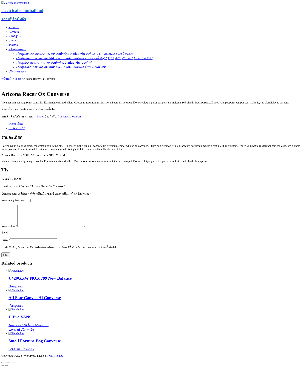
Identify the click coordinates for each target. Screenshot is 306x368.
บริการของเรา (17, 71)
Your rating (7, 200)
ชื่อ (4, 232)
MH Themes (56, 355)
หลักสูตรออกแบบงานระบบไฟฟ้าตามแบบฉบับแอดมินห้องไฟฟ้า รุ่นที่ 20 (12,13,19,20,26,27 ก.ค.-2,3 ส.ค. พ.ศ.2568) (84, 58)
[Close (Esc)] (2, 362)
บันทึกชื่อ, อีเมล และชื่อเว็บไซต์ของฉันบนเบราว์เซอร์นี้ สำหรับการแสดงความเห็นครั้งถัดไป (60, 247)
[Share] (6, 362)
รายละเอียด (15, 123)
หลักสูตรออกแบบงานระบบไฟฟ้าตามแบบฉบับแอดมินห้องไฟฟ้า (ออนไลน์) (61, 67)
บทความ (13, 40)
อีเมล (5, 240)
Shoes (18, 78)
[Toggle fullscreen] (9, 362)
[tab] (156, 124)
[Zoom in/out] (13, 362)
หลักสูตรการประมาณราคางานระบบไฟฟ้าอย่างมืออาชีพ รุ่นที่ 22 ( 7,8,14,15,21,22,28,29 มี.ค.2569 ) (75, 53)
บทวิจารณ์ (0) (16, 128)
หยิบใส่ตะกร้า (25, 329)
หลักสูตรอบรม (17, 49)
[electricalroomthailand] (15, 2)
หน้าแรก (13, 27)
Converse (63, 116)
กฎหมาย (13, 31)
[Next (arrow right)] (6, 365)
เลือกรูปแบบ (15, 286)
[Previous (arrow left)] (2, 365)
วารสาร (13, 44)
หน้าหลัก (6, 78)
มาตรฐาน (14, 36)
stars (78, 116)
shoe (72, 116)
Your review (9, 226)
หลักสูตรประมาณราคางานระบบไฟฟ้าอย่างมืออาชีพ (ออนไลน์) (54, 62)
